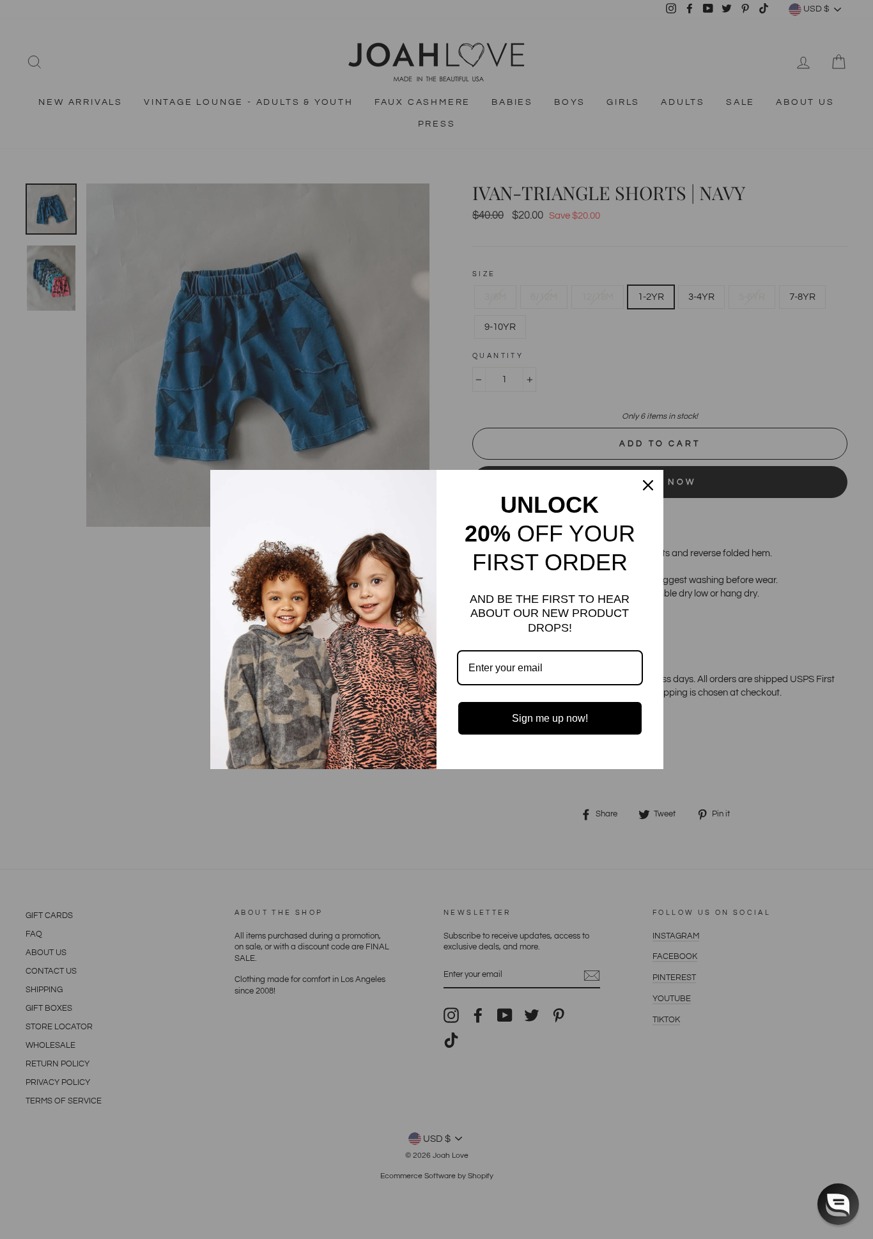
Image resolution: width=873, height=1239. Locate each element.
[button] (838, 1204)
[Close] (648, 485)
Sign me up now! (550, 718)
